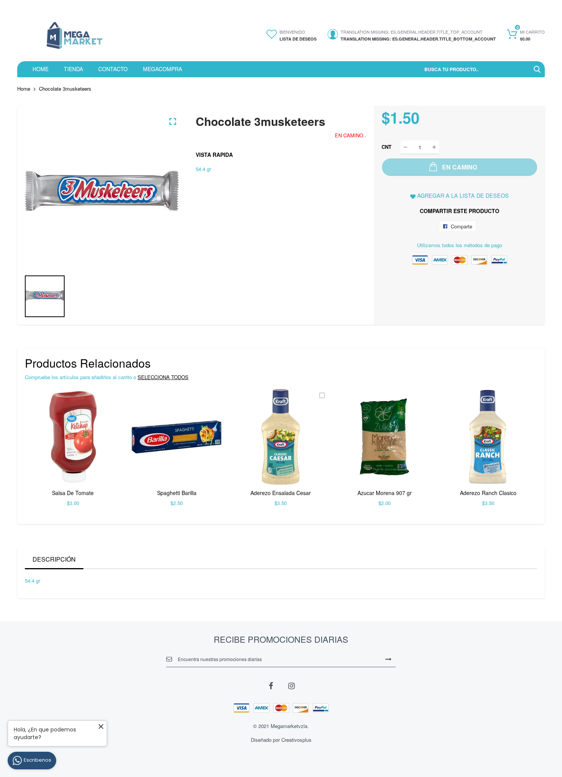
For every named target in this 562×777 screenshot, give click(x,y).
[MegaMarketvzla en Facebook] (270, 685)
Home (23, 88)
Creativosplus (296, 739)
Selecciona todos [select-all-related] (163, 377)
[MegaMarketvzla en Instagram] (291, 685)
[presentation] (40, 452)
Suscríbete (388, 659)
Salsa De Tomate (73, 493)
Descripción (54, 559)
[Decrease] (405, 147)
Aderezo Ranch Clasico (488, 493)
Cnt (386, 146)
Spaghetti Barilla (177, 493)
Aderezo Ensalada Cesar (280, 493)
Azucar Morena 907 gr (384, 493)
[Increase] (434, 147)
